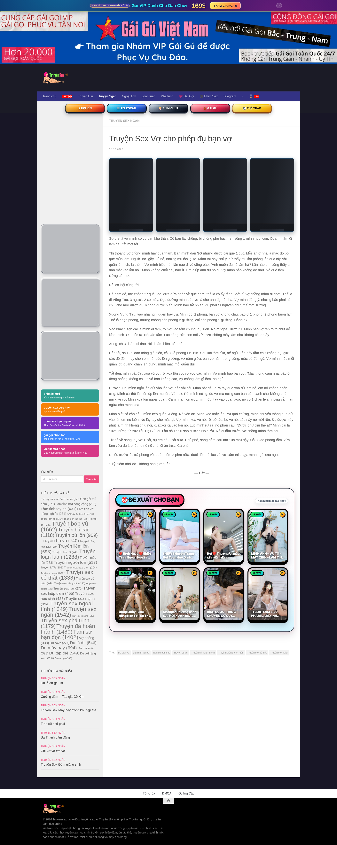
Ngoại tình (129, 96)
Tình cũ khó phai (53, 724)
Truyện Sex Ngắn (124, 120)
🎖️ (254, 96)
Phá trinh (167, 96)
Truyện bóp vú (64, 526)
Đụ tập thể (64, 653)
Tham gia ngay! (225, 5)
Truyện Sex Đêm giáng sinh (61, 764)
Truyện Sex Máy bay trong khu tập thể (68, 710)
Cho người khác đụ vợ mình (60, 499)
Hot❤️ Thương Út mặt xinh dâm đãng (223, 555)
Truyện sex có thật (257, 652)
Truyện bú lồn (76, 535)
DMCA (166, 793)
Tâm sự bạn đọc (161, 652)
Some (89, 514)
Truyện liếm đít (65, 552)
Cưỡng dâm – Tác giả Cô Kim (62, 697)
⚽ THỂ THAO (252, 108)
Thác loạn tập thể (76, 519)
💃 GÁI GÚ (210, 108)
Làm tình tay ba (141, 652)
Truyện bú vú (181, 652)
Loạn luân (148, 96)
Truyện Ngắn (107, 96)
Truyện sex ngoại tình (67, 606)
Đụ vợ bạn (63, 658)
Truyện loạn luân (68, 554)
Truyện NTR (52, 567)
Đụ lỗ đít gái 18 (52, 683)
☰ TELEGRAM (126, 108)
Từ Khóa (149, 793)
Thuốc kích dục (52, 519)
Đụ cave (59, 643)
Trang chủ (49, 96)
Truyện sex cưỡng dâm (69, 583)
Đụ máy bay (59, 647)
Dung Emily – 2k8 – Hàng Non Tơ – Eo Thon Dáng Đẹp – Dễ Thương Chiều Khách (135, 614)
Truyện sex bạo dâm (80, 567)
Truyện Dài (85, 96)
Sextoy (75, 513)
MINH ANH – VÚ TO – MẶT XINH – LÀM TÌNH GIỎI (267, 555)
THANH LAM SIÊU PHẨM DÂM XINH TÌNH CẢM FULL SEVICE (264, 614)
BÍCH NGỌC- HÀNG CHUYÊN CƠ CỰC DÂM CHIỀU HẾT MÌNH (223, 614)
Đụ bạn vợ (123, 652)
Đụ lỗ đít (83, 642)
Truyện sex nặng (83, 616)
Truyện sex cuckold (53, 573)
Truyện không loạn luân (231, 652)
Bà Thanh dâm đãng (55, 737)
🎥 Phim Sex (209, 96)
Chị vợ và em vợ (53, 751)
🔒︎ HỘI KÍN (84, 108)
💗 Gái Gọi (186, 96)
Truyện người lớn (75, 562)
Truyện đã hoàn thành (203, 652)
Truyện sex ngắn (279, 652)
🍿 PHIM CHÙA (168, 108)
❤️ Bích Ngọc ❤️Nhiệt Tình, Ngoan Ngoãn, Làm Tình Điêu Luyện (135, 555)
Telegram (229, 96)
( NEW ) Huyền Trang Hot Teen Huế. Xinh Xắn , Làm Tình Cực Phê (178, 555)
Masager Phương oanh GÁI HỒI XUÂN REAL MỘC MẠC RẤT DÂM (179, 614)
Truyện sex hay (67, 588)
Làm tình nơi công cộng (76, 504)
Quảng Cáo (186, 793)
